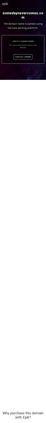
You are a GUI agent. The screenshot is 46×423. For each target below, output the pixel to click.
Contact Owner (23, 57)
